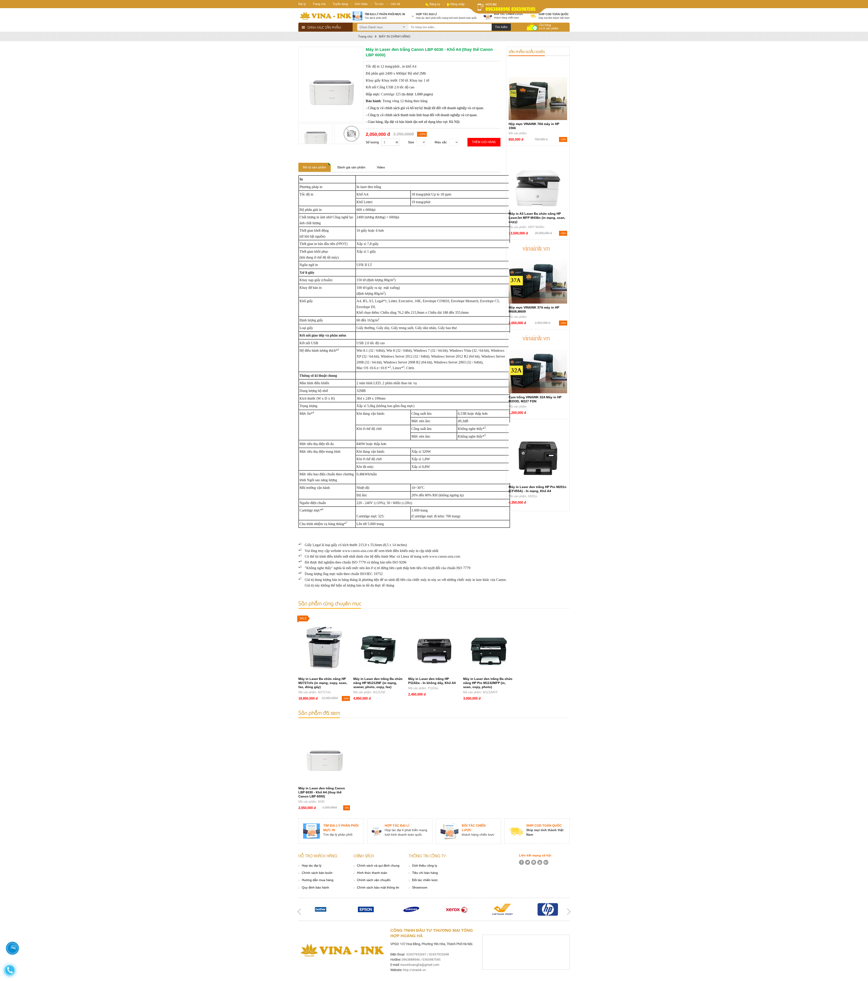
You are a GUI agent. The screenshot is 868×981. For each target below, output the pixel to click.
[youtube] (539, 862)
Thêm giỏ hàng (484, 142)
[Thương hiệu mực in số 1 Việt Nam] (325, 16)
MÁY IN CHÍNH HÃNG (394, 36)
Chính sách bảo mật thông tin (378, 887)
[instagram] (533, 862)
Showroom (419, 887)
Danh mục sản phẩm (324, 27)
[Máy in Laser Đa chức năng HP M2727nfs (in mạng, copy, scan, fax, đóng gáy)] (324, 644)
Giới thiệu (361, 4)
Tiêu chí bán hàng (425, 873)
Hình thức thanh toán (372, 873)
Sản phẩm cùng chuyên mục (329, 603)
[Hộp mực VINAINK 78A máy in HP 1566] (538, 89)
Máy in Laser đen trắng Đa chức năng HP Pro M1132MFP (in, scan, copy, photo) (487, 683)
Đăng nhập (458, 4)
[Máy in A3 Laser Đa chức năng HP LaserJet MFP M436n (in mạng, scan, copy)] (538, 179)
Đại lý (302, 4)
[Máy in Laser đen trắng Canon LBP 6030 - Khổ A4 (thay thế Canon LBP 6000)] (324, 754)
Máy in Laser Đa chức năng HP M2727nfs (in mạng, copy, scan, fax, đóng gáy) (322, 683)
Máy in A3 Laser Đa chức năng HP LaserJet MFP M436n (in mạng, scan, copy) (537, 218)
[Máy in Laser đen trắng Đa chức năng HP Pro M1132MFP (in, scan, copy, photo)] (489, 644)
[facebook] (521, 862)
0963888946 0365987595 (510, 9)
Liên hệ (395, 4)
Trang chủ (319, 4)
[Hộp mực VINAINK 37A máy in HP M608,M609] (538, 273)
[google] (545, 862)
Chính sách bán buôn (317, 873)
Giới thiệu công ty (424, 865)
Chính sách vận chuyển (374, 880)
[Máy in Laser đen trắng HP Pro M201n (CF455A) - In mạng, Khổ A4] (538, 452)
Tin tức (379, 4)
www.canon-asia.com (357, 551)
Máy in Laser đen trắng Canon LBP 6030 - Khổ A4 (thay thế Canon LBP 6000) (321, 792)
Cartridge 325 (391, 94)
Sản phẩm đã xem (319, 712)
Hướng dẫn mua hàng (317, 880)
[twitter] (527, 862)
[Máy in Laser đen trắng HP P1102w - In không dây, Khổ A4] (434, 644)
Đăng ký (434, 4)
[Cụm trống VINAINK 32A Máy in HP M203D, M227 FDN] (538, 363)
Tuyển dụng (340, 4)
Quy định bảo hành (315, 887)
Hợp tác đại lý (311, 865)
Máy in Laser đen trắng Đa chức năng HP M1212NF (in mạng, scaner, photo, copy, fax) (378, 683)
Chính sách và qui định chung (378, 865)
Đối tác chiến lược (425, 880)
